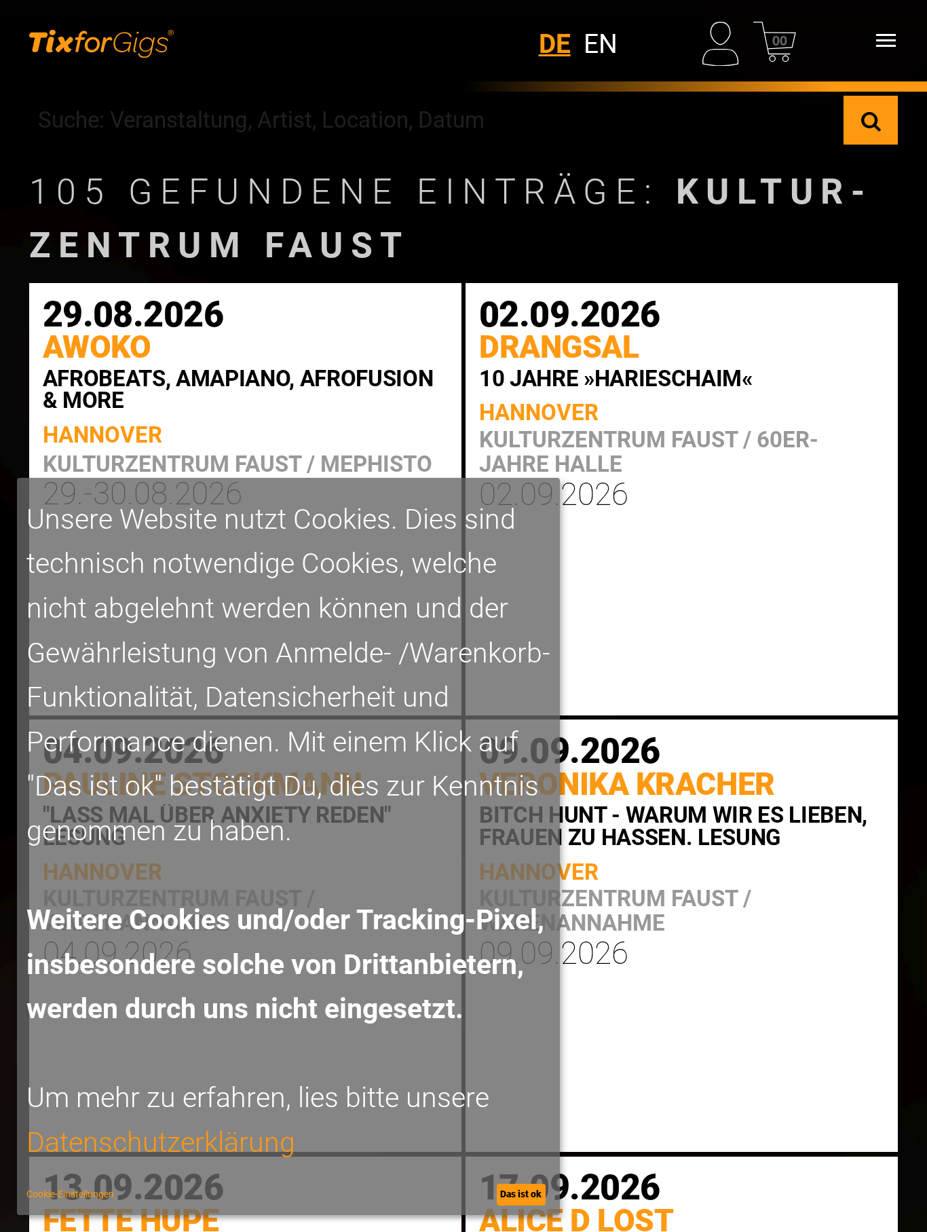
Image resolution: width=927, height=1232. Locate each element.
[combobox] (436, 120)
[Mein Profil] (723, 40)
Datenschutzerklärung (160, 1142)
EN (601, 44)
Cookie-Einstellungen (70, 1194)
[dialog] (288, 846)
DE (555, 44)
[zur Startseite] (101, 40)
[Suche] (871, 120)
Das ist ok (521, 1194)
